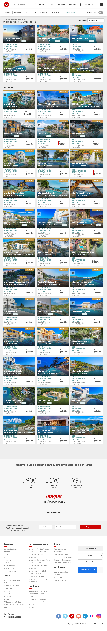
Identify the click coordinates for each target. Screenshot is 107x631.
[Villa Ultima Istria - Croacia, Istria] (19, 307)
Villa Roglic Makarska (46, 39)
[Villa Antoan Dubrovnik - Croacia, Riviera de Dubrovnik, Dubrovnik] (19, 247)
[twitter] (66, 616)
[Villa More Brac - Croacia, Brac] (86, 129)
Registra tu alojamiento (63, 557)
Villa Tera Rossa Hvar (80, 430)
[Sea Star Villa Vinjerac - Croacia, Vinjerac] (86, 307)
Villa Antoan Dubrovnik (13, 252)
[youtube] (79, 616)
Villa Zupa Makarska (80, 39)
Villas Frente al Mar (11, 586)
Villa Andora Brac (79, 401)
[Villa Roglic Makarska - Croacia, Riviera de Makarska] (53, 34)
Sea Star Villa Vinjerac (81, 312)
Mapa (23, 41)
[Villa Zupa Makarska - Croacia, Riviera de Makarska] (86, 34)
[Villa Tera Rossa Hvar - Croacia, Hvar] (86, 425)
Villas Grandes (10, 588)
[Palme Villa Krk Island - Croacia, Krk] (86, 336)
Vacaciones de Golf (36, 602)
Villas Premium (10, 583)
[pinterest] (72, 616)
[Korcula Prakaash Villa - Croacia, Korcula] (19, 129)
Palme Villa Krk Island (80, 341)
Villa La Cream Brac (46, 252)
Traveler (57, 575)
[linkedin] (86, 616)
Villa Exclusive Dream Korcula (50, 312)
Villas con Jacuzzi (36, 554)
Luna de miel (34, 596)
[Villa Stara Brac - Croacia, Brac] (53, 129)
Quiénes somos (60, 549)
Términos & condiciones (63, 563)
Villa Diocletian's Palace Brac (83, 252)
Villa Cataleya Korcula (80, 371)
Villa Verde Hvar (44, 341)
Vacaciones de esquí (37, 594)
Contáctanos (59, 552)
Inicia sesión (89, 549)
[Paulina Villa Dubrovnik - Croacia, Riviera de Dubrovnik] (53, 277)
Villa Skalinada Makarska (14, 68)
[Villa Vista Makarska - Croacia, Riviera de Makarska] (53, 63)
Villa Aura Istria (44, 371)
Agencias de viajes (61, 554)
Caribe (6, 557)
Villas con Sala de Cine (38, 565)
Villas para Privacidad (37, 571)
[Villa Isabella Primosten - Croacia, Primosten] (19, 366)
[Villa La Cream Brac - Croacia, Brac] (53, 247)
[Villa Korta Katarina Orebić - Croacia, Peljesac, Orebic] (19, 188)
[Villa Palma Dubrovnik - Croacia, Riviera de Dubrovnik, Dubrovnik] (19, 425)
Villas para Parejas (36, 574)
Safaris (32, 605)
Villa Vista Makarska (46, 68)
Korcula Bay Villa (44, 430)
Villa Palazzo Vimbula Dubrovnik (17, 282)
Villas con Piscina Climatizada (40, 552)
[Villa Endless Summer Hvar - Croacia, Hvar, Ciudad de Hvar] (19, 218)
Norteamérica (9, 565)
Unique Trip (58, 577)
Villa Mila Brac (9, 104)
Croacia (9, 19)
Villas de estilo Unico (12, 602)
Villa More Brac (78, 134)
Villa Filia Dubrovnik (79, 223)
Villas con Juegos (36, 557)
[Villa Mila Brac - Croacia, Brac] (19, 99)
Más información (53, 512)
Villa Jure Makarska (80, 68)
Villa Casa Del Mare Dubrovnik (50, 223)
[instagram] (99, 616)
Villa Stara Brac (44, 134)
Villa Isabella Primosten (13, 371)
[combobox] (95, 20)
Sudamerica (9, 568)
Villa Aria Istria (44, 163)
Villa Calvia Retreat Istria (48, 401)
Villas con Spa (34, 568)
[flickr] (91, 616)
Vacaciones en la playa (38, 591)
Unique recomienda (12, 580)
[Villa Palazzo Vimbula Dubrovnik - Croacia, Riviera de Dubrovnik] (19, 277)
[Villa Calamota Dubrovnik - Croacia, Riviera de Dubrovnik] (86, 277)
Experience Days (60, 580)
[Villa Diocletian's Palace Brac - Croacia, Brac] (86, 247)
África (6, 563)
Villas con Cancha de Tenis (39, 560)
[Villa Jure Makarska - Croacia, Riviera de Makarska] (86, 63)
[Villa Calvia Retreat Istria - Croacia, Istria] (53, 396)
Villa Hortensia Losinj (80, 163)
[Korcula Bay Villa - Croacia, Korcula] (53, 425)
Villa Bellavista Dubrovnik (14, 401)
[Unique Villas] (6, 5)
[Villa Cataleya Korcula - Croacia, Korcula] (86, 366)
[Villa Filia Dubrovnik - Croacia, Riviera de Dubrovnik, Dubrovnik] (86, 218)
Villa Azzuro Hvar (11, 341)
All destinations (10, 549)
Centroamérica (10, 571)
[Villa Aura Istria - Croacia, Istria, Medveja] (53, 366)
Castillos (7, 597)
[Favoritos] (5, 30)
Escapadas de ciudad (37, 599)
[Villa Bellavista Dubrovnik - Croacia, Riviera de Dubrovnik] (19, 396)
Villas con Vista (35, 563)
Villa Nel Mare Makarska (13, 39)
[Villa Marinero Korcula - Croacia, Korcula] (86, 188)
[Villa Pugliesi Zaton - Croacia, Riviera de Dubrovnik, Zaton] (86, 99)
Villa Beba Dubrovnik (46, 193)
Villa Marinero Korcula (81, 193)
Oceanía (7, 560)
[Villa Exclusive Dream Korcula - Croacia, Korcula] (53, 307)
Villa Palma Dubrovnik (12, 430)
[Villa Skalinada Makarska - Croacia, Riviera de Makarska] (19, 63)
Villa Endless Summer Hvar (19, 223)
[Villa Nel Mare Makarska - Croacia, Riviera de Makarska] (19, 34)
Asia (6, 554)
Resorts (7, 599)
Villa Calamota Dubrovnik (82, 282)
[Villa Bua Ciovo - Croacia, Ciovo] (19, 158)
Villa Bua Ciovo (10, 163)
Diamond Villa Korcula (47, 104)
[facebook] (59, 616)
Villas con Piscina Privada (39, 549)
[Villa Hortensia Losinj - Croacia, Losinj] (86, 158)
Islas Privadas (9, 594)
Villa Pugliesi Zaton (83, 104)
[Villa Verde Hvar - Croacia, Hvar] (53, 336)
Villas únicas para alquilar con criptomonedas (16, 606)
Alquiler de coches (61, 572)
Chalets (7, 591)
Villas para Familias (36, 576)
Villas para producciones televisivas (38, 580)
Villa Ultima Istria (11, 312)
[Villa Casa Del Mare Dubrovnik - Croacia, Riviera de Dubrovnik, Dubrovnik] (53, 218)
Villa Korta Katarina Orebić (14, 193)
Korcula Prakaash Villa (13, 134)
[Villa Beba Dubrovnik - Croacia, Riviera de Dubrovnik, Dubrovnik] (53, 188)
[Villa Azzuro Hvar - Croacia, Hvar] (19, 336)
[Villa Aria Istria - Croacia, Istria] (53, 158)
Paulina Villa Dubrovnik (47, 282)
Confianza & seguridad (62, 560)
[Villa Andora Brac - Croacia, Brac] (86, 396)
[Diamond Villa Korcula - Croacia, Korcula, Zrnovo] (53, 99)
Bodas (31, 607)
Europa (7, 552)
